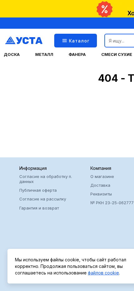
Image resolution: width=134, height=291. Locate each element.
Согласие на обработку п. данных (45, 179)
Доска (12, 54)
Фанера (77, 54)
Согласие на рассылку (42, 198)
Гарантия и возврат (39, 207)
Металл (44, 54)
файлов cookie (103, 272)
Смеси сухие (116, 54)
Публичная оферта (38, 190)
